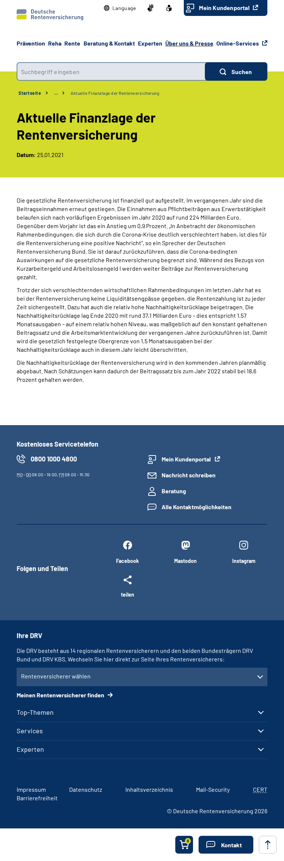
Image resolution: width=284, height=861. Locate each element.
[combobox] (111, 71)
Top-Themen (35, 712)
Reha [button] (54, 43)
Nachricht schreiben (189, 474)
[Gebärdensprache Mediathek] (150, 8)
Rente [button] (72, 43)
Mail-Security (213, 789)
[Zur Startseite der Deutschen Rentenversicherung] (50, 14)
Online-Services (238, 43)
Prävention (31, 43)
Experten (30, 749)
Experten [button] (150, 43)
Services (30, 730)
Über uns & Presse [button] (189, 43)
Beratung (174, 490)
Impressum (31, 789)
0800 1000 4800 (54, 459)
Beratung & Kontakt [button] (109, 43)
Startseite (29, 93)
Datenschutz (85, 789)
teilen (127, 594)
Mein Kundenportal (225, 7)
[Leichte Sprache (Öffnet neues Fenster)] (169, 8)
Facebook (127, 561)
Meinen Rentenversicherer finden (61, 694)
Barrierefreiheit (37, 797)
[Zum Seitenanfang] (268, 845)
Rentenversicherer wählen (56, 676)
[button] (120, 8)
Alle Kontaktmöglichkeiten (196, 506)
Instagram (244, 561)
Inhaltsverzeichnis (149, 789)
